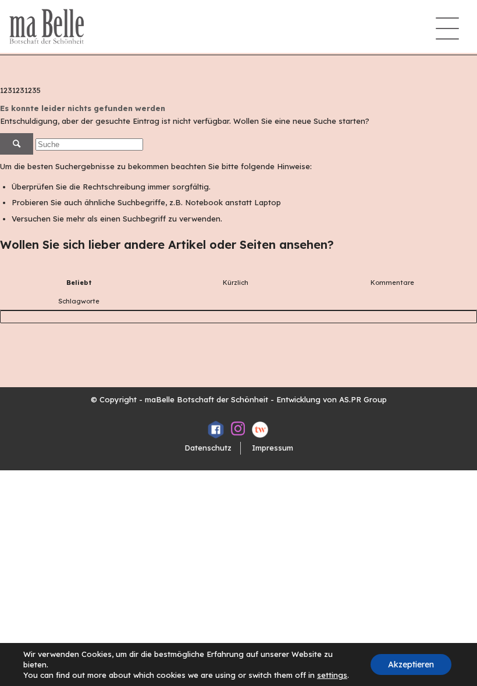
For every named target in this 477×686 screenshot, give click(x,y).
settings (332, 675)
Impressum (272, 447)
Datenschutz (208, 447)
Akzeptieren (411, 664)
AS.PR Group (363, 399)
